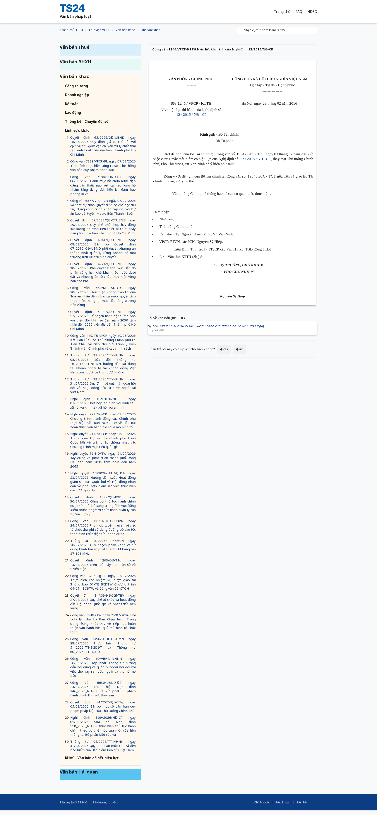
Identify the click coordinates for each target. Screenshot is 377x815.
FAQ (299, 11)
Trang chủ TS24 (71, 30)
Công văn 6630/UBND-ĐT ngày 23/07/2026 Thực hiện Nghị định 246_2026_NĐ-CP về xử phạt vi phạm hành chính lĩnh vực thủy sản (103, 689)
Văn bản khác (125, 30)
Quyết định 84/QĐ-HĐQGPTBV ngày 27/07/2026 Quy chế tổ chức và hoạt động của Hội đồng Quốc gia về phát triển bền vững (103, 601)
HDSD (312, 11)
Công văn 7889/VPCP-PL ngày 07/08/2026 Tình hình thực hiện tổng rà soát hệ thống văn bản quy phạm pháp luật (103, 165)
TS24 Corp (84, 802)
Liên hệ (302, 802)
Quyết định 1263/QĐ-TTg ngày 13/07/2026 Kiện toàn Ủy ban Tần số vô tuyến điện (103, 564)
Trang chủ (282, 11)
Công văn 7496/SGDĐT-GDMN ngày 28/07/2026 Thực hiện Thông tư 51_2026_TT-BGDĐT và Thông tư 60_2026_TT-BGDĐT (103, 645)
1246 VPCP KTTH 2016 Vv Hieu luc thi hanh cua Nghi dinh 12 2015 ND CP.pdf (208, 326)
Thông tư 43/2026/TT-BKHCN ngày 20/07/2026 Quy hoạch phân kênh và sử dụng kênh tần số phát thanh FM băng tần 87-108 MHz (103, 547)
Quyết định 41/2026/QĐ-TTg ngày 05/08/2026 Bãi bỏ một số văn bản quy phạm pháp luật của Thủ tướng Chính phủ (103, 706)
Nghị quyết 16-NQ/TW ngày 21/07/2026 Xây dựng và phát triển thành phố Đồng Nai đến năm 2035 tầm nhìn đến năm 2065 (103, 459)
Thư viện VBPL (99, 30)
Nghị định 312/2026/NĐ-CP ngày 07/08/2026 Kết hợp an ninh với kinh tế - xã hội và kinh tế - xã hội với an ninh (103, 403)
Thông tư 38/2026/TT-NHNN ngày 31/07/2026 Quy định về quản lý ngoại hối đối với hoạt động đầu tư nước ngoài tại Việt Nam (103, 385)
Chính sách (261, 802)
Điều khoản (283, 802)
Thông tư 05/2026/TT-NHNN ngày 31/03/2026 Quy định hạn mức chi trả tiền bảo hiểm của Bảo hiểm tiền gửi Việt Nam (103, 745)
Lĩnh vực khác (150, 30)
